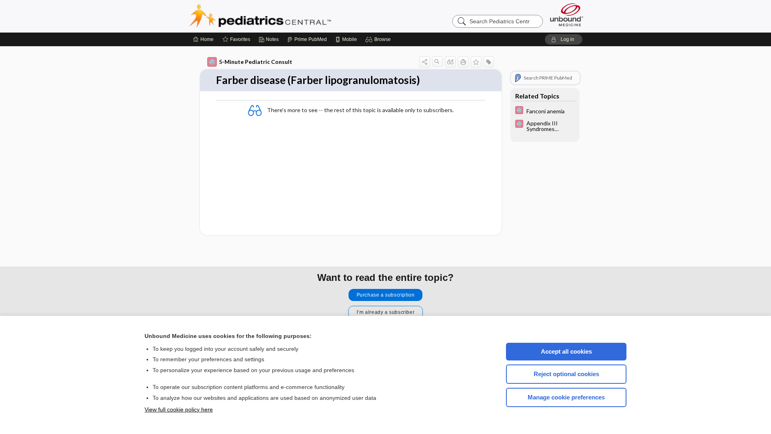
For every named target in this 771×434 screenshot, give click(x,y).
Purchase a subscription (386, 295)
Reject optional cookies (566, 374)
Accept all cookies (566, 351)
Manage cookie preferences (566, 397)
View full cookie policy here (179, 409)
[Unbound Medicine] (566, 14)
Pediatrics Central (289, 16)
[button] (379, 39)
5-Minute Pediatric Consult (255, 61)
